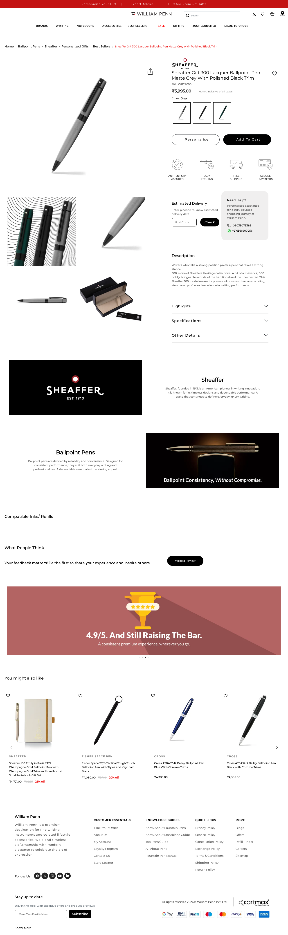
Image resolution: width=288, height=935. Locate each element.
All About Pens (156, 848)
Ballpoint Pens (29, 46)
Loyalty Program (106, 848)
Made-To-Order (236, 25)
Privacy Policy (205, 828)
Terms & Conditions (209, 855)
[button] (142, 657)
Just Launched (204, 25)
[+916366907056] (229, 231)
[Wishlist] (263, 14)
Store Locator (103, 862)
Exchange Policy (207, 848)
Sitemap (242, 855)
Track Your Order (106, 828)
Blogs (240, 828)
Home (9, 46)
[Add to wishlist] (274, 73)
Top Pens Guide (157, 841)
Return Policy (205, 869)
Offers (240, 835)
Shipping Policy (206, 862)
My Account (102, 841)
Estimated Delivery (189, 203)
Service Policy (205, 835)
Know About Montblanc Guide (168, 835)
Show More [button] (23, 928)
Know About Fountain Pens (166, 828)
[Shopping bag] (272, 14)
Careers (241, 848)
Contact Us (102, 855)
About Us (100, 835)
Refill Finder (244, 841)
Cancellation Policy (209, 841)
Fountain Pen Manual (162, 855)
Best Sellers (137, 25)
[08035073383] (229, 226)
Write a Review (185, 560)
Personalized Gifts (75, 46)
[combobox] (212, 15)
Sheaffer (51, 46)
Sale (161, 25)
